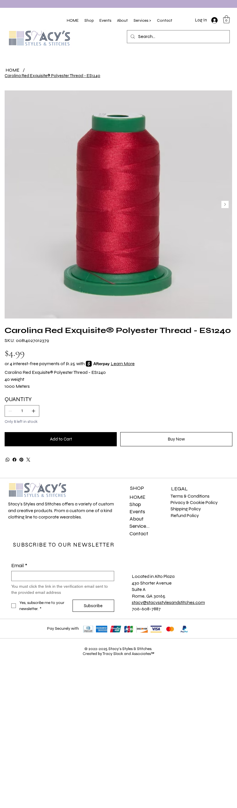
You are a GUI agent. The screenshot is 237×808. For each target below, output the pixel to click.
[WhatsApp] (7, 460)
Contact (138, 533)
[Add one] (33, 411)
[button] (89, 20)
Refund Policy (185, 515)
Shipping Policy (186, 509)
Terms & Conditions (190, 496)
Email (19, 565)
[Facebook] (14, 460)
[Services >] (158, 526)
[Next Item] (225, 204)
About (136, 519)
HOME (137, 497)
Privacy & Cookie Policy (194, 502)
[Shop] (158, 504)
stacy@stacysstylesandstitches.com (168, 602)
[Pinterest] (21, 460)
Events (137, 511)
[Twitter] (28, 460)
